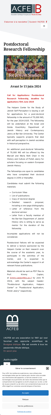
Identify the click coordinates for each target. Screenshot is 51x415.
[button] (47, 368)
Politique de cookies (24, 411)
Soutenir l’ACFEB (36, 22)
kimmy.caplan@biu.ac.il (21, 278)
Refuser (25, 399)
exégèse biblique (12, 344)
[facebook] (46, 22)
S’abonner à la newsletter (15, 22)
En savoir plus (10, 351)
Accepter (25, 393)
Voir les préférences (25, 406)
